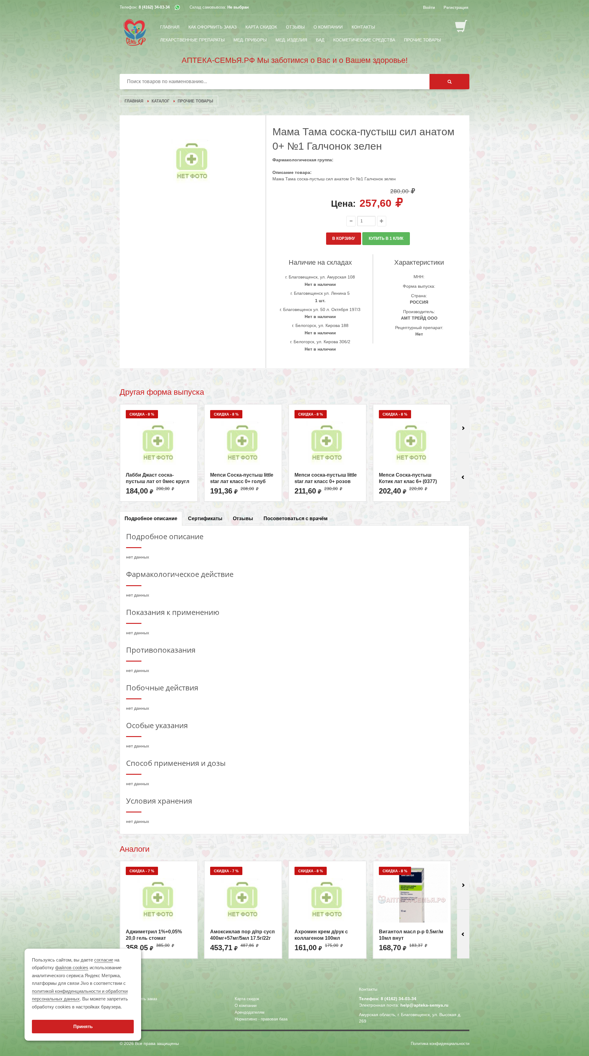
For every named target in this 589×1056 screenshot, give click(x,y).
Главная (169, 27)
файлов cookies (71, 967)
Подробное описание (151, 518)
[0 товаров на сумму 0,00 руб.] (462, 27)
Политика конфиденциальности (440, 1043)
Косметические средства (364, 39)
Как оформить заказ (212, 27)
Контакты (363, 27)
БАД (320, 39)
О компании (328, 27)
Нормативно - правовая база (261, 1019)
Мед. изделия (291, 39)
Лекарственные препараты (192, 39)
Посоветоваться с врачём (296, 518)
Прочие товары (422, 39)
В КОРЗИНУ (343, 238)
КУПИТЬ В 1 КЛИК (386, 238)
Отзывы (295, 27)
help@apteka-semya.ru (424, 1005)
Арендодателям (249, 1012)
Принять (83, 1026)
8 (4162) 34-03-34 (154, 7)
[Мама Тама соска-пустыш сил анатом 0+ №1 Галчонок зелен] (192, 161)
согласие (103, 959)
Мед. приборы (250, 39)
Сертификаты (205, 518)
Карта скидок (261, 27)
